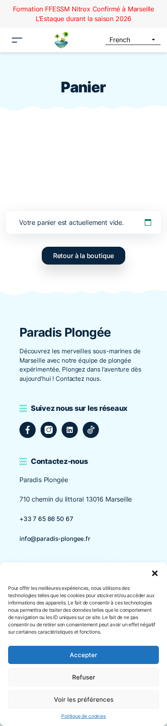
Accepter (83, 655)
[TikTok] (91, 430)
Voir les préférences (83, 699)
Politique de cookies (83, 716)
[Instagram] (49, 430)
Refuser (83, 677)
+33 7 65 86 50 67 (46, 519)
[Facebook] (27, 430)
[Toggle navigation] (17, 40)
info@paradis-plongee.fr (54, 538)
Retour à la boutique (83, 256)
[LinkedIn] (70, 430)
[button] (155, 572)
